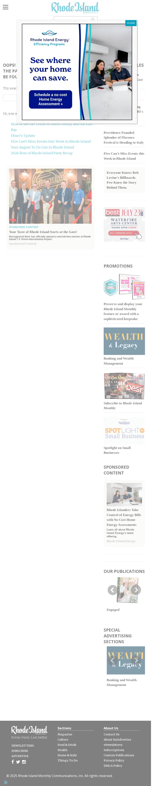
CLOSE (131, 23)
